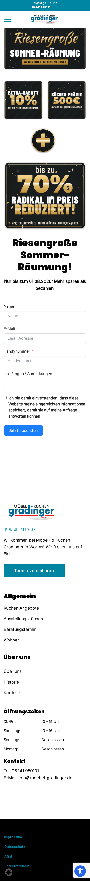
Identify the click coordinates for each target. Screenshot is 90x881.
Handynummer (17, 351)
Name (9, 306)
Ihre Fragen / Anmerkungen (28, 373)
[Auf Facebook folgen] (7, 806)
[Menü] (8, 19)
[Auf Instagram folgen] (13, 806)
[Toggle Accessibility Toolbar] (80, 871)
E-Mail (9, 329)
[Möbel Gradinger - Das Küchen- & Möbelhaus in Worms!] (45, 19)
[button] (8, 872)
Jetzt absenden (23, 430)
